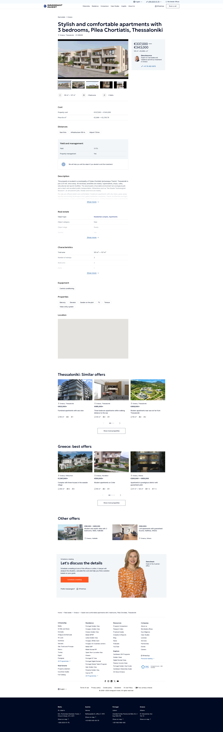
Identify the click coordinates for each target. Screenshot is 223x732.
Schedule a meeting (75, 580)
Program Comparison (120, 626)
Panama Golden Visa (92, 670)
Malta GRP (89, 646)
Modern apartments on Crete (104, 482)
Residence (95, 6)
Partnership (145, 644)
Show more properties (112, 431)
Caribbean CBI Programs (121, 654)
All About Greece (119, 672)
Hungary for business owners (95, 644)
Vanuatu (60, 643)
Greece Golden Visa (92, 632)
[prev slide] (103, 423)
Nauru (60, 649)
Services (144, 641)
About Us (131, 6)
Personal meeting (146, 658)
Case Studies (115, 6)
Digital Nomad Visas (119, 660)
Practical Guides (118, 632)
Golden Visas (117, 657)
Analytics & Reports (119, 635)
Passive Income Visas (120, 663)
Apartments (113, 217)
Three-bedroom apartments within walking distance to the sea (109, 412)
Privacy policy (96, 688)
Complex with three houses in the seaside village (73, 484)
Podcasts (116, 644)
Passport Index (118, 629)
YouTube (116, 646)
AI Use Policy (128, 688)
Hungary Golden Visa (93, 629)
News (115, 641)
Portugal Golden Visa (92, 626)
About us (144, 626)
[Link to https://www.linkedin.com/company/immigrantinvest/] (111, 681)
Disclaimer (117, 688)
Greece (70, 17)
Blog (114, 638)
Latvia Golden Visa (92, 638)
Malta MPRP (90, 635)
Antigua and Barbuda (65, 635)
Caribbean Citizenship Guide (122, 669)
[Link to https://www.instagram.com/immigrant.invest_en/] (108, 681)
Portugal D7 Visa (91, 658)
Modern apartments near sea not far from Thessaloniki (145, 412)
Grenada (61, 632)
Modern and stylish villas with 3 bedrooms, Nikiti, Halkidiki (95, 530)
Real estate (61, 17)
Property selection (64, 669)
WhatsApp (160, 6)
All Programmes (63, 661)
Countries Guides (63, 672)
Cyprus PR (89, 673)
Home (60, 612)
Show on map (62, 719)
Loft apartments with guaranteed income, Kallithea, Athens (150, 530)
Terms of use (84, 688)
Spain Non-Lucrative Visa (94, 652)
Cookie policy (107, 688)
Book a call (172, 6)
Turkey (60, 652)
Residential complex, (101, 217)
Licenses (144, 638)
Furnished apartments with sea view (71, 410)
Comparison (105, 6)
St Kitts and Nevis (63, 629)
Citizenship (86, 6)
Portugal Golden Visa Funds (122, 666)
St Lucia (60, 638)
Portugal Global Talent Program (96, 664)
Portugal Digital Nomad (93, 661)
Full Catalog (62, 675)
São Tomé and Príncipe (65, 646)
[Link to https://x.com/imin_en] (115, 681)
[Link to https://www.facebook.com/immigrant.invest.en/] (105, 681)
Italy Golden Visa (91, 667)
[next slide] (119, 423)
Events (143, 646)
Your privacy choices (145, 688)
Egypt (60, 655)
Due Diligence (145, 632)
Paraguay (61, 658)
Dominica (61, 641)
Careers (143, 649)
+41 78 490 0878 (149, 66)
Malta (59, 626)
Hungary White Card (92, 641)
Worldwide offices (147, 629)
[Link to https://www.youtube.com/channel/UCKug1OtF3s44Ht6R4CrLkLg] (118, 681)
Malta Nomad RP (91, 649)
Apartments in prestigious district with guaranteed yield (144, 484)
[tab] (110, 423)
